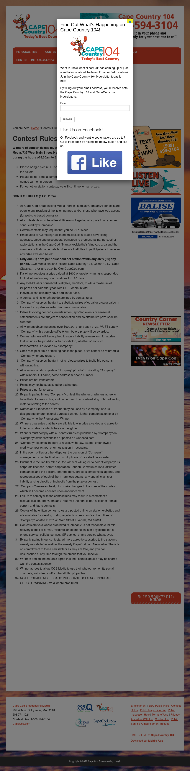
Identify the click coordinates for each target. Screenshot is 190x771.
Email (63, 103)
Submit (67, 119)
